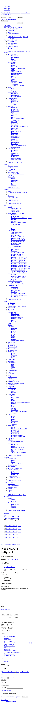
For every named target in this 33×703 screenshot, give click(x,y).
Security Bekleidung (13, 469)
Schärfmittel (11, 112)
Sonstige (13, 392)
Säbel (12, 451)
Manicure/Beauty (12, 98)
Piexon (13, 460)
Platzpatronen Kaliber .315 (18, 259)
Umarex (13, 181)
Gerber (13, 418)
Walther (13, 90)
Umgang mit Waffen (10, 650)
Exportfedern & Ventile (17, 238)
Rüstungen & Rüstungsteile (18, 449)
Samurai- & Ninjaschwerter (18, 452)
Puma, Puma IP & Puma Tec (19, 411)
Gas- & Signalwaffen (14, 485)
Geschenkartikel (12, 43)
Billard (10, 498)
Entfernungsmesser (13, 166)
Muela (13, 356)
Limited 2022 (15, 430)
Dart (9, 503)
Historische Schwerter (17, 447)
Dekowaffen (14, 214)
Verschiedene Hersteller (17, 340)
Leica (9, 170)
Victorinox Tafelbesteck (17, 82)
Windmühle (14, 84)
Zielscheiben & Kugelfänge (19, 295)
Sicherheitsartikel (12, 476)
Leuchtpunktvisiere (13, 172)
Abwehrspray (11, 484)
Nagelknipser (15, 137)
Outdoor (6, 189)
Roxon (13, 422)
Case (9, 310)
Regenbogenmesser (13, 381)
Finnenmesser (11, 344)
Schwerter (10, 443)
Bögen (9, 32)
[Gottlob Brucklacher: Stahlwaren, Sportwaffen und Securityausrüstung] (16, 14)
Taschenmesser (12, 394)
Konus (13, 178)
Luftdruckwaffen (12, 230)
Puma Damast (15, 322)
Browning (14, 355)
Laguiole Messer (12, 370)
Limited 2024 (15, 432)
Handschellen (11, 466)
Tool (9, 414)
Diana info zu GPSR (12, 559)
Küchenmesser (12, 62)
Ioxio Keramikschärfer (17, 118)
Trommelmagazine (16, 246)
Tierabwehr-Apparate (17, 463)
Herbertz (13, 337)
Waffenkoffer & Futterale (18, 293)
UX (12, 183)
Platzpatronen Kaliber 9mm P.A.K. (21, 268)
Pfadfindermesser (12, 377)
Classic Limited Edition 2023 (19, 429)
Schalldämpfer (15, 244)
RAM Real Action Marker (18, 276)
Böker (13, 63)
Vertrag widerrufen (9, 636)
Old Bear (13, 408)
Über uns (6, 661)
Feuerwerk (14, 251)
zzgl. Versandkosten (9, 567)
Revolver (13, 221)
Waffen (6, 205)
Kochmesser (14, 93)
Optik (5, 164)
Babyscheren (14, 125)
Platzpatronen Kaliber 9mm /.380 (20, 266)
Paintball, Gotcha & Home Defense (17, 273)
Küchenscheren (15, 136)
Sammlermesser (12, 384)
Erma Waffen (15, 216)
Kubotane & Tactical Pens (15, 468)
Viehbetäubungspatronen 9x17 (19, 271)
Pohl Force (11, 380)
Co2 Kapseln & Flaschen (18, 237)
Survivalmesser (12, 388)
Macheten (10, 372)
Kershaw (13, 339)
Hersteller (3, 664)
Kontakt (6, 638)
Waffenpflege (15, 296)
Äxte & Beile (11, 304)
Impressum (7, 649)
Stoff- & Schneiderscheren (18, 145)
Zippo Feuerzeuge (13, 200)
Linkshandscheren (16, 96)
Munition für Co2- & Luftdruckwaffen (17, 254)
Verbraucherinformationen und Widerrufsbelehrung (12, 653)
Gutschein (10, 44)
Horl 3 (13, 117)
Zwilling (13, 104)
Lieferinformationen (9, 646)
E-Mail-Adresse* (5, 685)
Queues (13, 499)
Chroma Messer (15, 67)
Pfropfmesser (15, 156)
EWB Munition (15, 249)
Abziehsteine (14, 114)
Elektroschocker (12, 465)
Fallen (13, 229)
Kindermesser (11, 362)
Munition (10, 248)
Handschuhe (14, 474)
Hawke (13, 169)
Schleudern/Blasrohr (13, 33)
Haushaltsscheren (16, 131)
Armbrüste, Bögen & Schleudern (13, 27)
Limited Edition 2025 (17, 435)
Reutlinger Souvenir (13, 46)
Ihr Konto (7, 8)
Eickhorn (13, 331)
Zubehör (13, 225)
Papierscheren (15, 142)
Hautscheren (14, 133)
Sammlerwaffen (15, 282)
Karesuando (11, 361)
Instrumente (14, 101)
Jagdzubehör (14, 288)
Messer (6, 301)
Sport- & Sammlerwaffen (15, 281)
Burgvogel (14, 65)
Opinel (13, 79)
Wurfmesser (11, 438)
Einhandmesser (12, 326)
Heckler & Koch (12, 347)
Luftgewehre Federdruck (18, 240)
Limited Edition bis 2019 (18, 436)
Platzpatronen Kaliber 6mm (18, 263)
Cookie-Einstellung (9, 655)
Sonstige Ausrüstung (13, 197)
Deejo (9, 323)
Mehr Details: (19, 51)
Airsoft (10, 207)
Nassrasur (10, 106)
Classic (13, 427)
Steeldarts (14, 507)
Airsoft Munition (16, 208)
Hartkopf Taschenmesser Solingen (20, 402)
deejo (12, 399)
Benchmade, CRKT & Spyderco (17, 306)
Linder (13, 405)
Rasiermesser (15, 109)
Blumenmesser (12, 307)
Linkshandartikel (12, 92)
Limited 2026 (15, 433)
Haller (13, 336)
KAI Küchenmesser (16, 73)
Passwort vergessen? (6, 690)
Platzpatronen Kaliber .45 (18, 260)
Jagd (9, 194)
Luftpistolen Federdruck (18, 241)
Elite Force (14, 333)
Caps (9, 191)
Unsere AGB (8, 647)
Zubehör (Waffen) (13, 285)
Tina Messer (11, 148)
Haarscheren (14, 129)
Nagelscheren (15, 139)
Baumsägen (14, 150)
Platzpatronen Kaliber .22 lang (19, 257)
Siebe (12, 59)
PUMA (13, 358)
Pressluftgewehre (16, 243)
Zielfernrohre (11, 177)
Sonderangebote (8, 482)
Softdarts (13, 506)
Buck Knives (15, 397)
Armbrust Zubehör (13, 29)
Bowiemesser (11, 309)
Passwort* (3, 687)
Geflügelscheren (15, 128)
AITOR (13, 389)
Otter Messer (14, 410)
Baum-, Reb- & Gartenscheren (19, 126)
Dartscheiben (15, 504)
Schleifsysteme (15, 120)
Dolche (10, 325)
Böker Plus (14, 416)
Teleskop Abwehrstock (14, 477)
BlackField (14, 328)
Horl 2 (13, 115)
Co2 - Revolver (15, 235)
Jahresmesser (11, 359)
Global (13, 70)
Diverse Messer (15, 152)
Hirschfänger (11, 348)
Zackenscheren (15, 147)
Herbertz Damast (16, 318)
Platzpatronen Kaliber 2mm (18, 262)
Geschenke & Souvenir (10, 40)
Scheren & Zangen (13, 123)
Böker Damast (15, 314)
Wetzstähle (14, 122)
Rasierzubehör (15, 111)
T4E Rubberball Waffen (18, 277)
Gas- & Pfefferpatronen (17, 252)
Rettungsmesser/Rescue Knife (16, 383)
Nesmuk (13, 78)
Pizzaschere (14, 144)
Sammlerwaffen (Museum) (18, 222)
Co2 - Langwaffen (16, 232)
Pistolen (13, 219)
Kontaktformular (5, 609)
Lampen (10, 87)
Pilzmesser (11, 378)
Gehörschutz (14, 287)
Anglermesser (11, 303)
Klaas (12, 76)
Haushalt (6, 52)
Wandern (10, 199)
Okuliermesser (15, 155)
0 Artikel (3, 19)
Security (6, 457)
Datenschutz (7, 639)
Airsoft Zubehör (15, 211)
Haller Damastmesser (17, 317)
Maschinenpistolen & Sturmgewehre (21, 218)
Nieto (12, 366)
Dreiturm (13, 100)
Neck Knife (11, 373)
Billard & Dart (8, 496)
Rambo (13, 391)
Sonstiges (14, 292)
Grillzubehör (14, 55)
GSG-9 (13, 334)
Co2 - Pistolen (15, 233)
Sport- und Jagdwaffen (17, 284)
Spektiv (10, 175)
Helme (13, 446)
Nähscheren (14, 140)
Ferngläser (11, 167)
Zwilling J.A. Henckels (17, 85)
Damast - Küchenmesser (18, 68)
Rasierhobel (14, 107)
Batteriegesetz (8, 641)
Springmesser (11, 386)
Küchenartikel (12, 54)
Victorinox (14, 60)
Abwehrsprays (12, 458)
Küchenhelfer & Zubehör (18, 57)
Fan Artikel (11, 41)
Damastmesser (12, 312)
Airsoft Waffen (15, 210)
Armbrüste (11, 30)
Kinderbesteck (15, 74)
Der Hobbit (14, 444)
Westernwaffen (15, 224)
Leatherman (14, 421)
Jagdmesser (11, 351)
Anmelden (7, 10)
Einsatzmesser (12, 342)
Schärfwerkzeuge (16, 158)
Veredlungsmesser (16, 159)
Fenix (12, 89)
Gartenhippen (15, 153)
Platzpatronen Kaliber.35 (18, 270)
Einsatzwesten (15, 473)
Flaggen (10, 48)
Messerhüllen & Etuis (17, 441)
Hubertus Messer (12, 350)
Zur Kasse (7, 6)
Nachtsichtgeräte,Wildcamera (16, 174)
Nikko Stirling (15, 180)
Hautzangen (14, 134)
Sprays (13, 462)
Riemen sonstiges (16, 290)
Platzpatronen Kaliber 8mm (18, 265)
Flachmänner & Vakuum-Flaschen (17, 192)
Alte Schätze (7, 26)
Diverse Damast (15, 315)
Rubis (13, 103)
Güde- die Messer (16, 71)
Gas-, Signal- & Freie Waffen (16, 213)
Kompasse (11, 196)
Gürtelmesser (11, 345)
